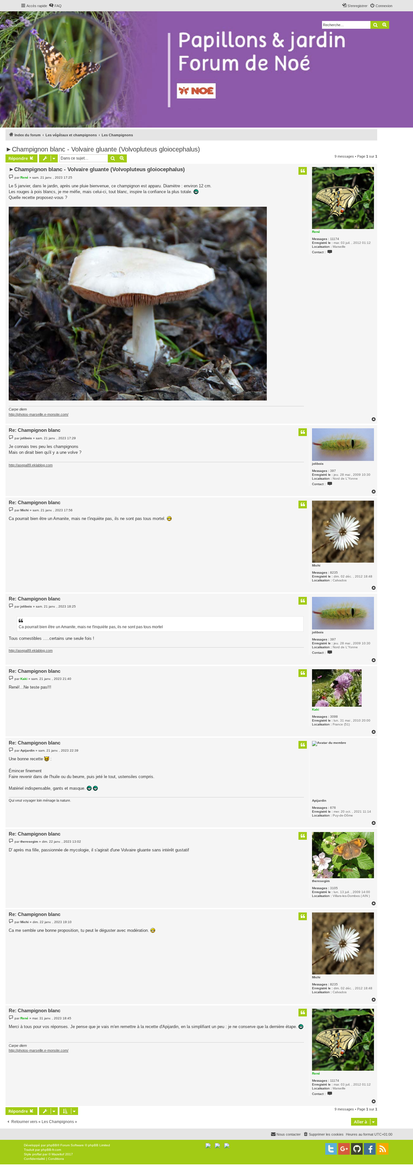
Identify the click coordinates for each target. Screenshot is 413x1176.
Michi (316, 565)
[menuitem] (55, 6)
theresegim (321, 881)
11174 (334, 239)
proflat (37, 1154)
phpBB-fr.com (51, 1149)
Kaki (315, 709)
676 (333, 807)
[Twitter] (331, 1149)
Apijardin (319, 800)
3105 (334, 888)
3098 (334, 716)
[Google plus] (344, 1149)
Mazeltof (58, 1154)
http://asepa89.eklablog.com (31, 465)
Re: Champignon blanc (34, 430)
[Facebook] (370, 1149)
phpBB (52, 1145)
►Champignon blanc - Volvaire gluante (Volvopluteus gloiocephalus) (102, 149)
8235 (334, 572)
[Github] (357, 1149)
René (316, 232)
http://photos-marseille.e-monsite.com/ (38, 414)
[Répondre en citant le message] (302, 171)
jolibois (318, 463)
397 (333, 471)
